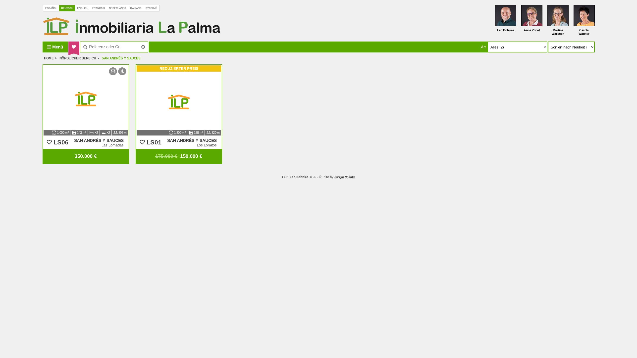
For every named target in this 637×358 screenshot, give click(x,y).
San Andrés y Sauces (121, 58)
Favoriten (73, 47)
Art (483, 47)
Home (49, 58)
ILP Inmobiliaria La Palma (131, 26)
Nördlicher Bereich (77, 58)
